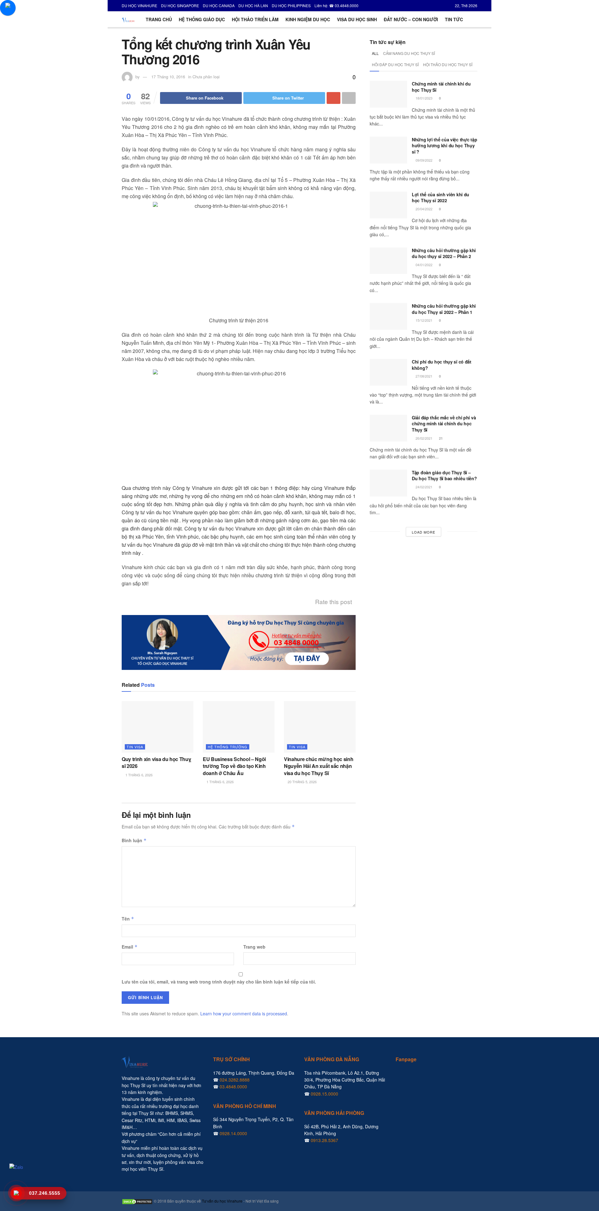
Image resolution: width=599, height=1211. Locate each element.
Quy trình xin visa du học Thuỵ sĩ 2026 (156, 762)
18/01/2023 (423, 97)
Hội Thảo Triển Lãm (255, 19)
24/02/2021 (423, 486)
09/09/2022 (423, 160)
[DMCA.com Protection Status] (137, 1201)
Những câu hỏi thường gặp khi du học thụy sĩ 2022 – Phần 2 (444, 253)
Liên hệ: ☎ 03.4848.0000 (336, 5)
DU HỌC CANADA (219, 5)
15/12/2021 (423, 320)
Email (130, 947)
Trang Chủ (159, 19)
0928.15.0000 (324, 1094)
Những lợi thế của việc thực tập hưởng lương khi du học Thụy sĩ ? (444, 145)
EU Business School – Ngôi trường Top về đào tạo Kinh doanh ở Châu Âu (234, 766)
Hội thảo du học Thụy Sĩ (447, 64)
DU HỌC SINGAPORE (180, 5)
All (375, 53)
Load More (423, 532)
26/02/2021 (423, 438)
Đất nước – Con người (411, 19)
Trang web (254, 947)
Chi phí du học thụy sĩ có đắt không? (441, 365)
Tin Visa (135, 746)
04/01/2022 (423, 264)
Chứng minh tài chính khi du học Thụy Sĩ (441, 87)
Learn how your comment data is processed (243, 1013)
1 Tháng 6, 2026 (138, 774)
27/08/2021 (423, 376)
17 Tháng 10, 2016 (168, 77)
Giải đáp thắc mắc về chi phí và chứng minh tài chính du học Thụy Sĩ (444, 423)
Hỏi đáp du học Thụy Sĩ (395, 64)
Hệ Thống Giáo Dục (202, 19)
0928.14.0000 (233, 1133)
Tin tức (454, 19)
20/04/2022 (423, 208)
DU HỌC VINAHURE (139, 5)
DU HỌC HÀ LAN (253, 5)
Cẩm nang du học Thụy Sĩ (409, 53)
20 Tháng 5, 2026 (302, 781)
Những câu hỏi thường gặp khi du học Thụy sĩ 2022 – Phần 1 (444, 309)
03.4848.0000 (233, 1086)
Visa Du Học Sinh (357, 19)
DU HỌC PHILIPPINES (291, 5)
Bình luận (134, 840)
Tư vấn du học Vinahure (222, 1201)
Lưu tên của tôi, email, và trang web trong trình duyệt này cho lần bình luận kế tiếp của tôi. (219, 982)
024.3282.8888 (235, 1080)
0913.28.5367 (324, 1140)
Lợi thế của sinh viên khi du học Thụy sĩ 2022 (440, 197)
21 (440, 438)
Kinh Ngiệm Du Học (307, 19)
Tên (128, 919)
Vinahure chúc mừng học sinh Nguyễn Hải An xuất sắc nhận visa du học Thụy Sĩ (318, 766)
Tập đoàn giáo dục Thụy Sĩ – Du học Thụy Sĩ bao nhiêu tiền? (444, 475)
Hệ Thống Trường (227, 746)
